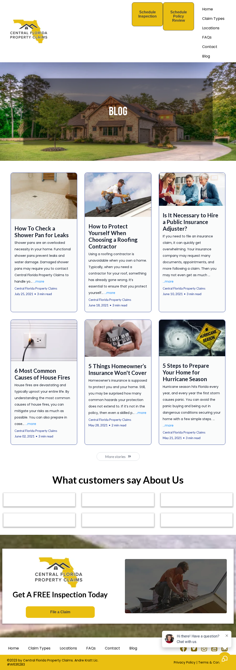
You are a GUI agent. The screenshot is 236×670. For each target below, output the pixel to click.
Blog (206, 56)
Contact (209, 46)
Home (207, 9)
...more (38, 281)
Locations (210, 28)
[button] (44, 242)
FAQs (207, 37)
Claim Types (213, 18)
